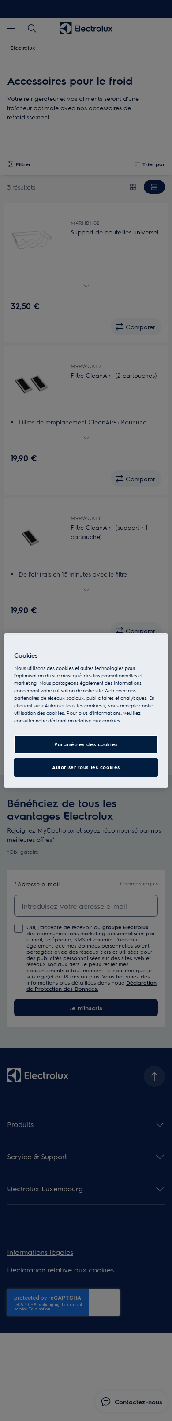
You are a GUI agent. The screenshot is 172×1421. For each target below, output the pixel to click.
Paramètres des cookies (86, 744)
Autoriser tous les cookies (86, 767)
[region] (86, 710)
